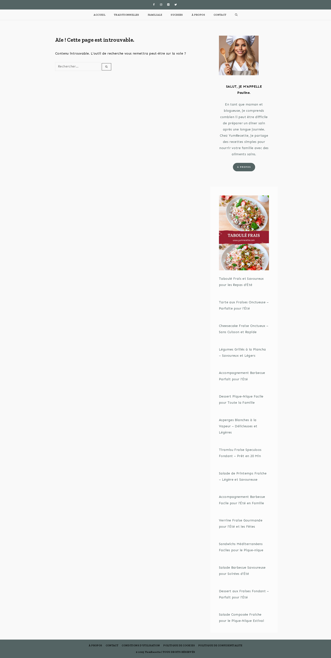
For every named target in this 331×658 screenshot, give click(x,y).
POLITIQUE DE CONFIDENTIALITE (220, 645)
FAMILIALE (155, 14)
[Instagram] (161, 5)
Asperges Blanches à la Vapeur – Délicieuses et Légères (238, 426)
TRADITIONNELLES (126, 14)
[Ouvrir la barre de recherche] (236, 15)
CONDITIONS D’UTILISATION (141, 645)
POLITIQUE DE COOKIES (179, 645)
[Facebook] (154, 5)
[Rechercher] (106, 66)
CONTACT (220, 14)
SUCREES (177, 14)
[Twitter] (176, 5)
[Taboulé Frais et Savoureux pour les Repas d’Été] (244, 233)
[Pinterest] (168, 5)
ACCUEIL (99, 14)
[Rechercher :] (78, 66)
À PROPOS (198, 14)
